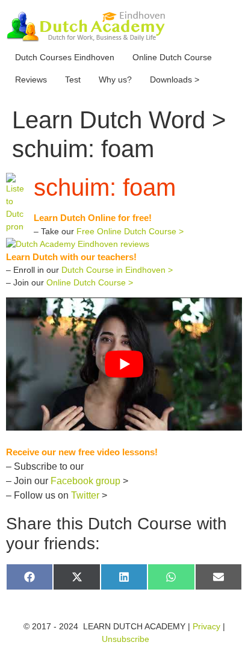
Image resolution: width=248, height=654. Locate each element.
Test (73, 79)
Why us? (115, 79)
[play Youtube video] (124, 363)
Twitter (85, 495)
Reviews (31, 79)
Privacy (206, 626)
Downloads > (174, 79)
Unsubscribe (125, 639)
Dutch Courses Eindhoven (64, 57)
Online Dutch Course (172, 57)
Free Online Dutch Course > (130, 231)
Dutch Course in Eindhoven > (117, 270)
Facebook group (85, 481)
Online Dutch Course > (89, 282)
